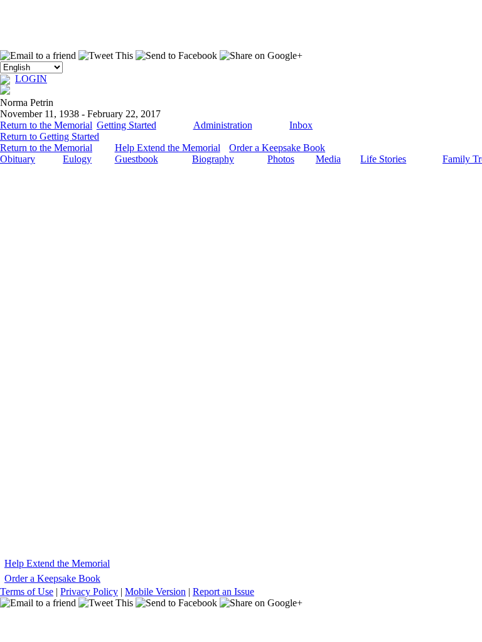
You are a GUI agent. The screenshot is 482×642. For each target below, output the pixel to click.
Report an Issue (223, 591)
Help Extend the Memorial (167, 147)
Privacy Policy (89, 591)
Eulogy (77, 159)
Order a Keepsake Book (277, 147)
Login (31, 78)
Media (328, 159)
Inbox (301, 125)
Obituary (17, 159)
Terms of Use (26, 591)
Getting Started (126, 125)
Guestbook (136, 159)
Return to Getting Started (49, 136)
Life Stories (383, 159)
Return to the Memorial (46, 125)
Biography (213, 159)
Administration (222, 125)
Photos (280, 159)
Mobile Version (155, 591)
